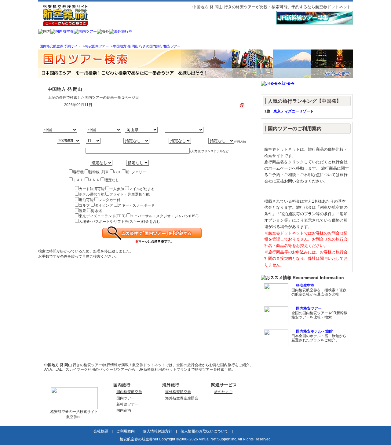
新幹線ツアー (127, 404)
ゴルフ (84, 205)
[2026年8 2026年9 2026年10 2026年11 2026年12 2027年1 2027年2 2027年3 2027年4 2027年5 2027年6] (61, 141)
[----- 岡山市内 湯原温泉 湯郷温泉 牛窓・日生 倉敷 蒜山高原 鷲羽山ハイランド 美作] (181, 130)
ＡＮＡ (94, 180)
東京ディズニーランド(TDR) (102, 216)
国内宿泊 (123, 410)
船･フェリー (136, 172)
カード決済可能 (91, 189)
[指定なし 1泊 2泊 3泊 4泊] (170, 141)
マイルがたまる (142, 189)
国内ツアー (125, 398)
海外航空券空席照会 (181, 398)
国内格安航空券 (129, 392)
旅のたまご (223, 392)
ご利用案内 (125, 431)
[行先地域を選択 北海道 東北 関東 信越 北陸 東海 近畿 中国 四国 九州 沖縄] (99, 130)
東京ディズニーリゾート (293, 111)
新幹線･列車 (99, 172)
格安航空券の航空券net (139, 439)
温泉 (82, 211)
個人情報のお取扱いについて (204, 431)
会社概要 (100, 431)
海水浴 (96, 211)
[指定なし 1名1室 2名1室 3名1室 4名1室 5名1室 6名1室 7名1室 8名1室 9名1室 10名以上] (212, 141)
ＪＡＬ (78, 180)
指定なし (111, 180)
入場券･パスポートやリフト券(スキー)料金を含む (119, 221)
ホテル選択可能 (91, 194)
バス (117, 172)
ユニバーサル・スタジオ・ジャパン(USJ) (164, 216)
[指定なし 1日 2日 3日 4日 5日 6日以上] (124, 141)
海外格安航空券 (178, 392)
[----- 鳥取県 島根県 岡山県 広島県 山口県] (140, 130)
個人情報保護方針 (157, 431)
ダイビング (104, 205)
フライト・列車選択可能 (129, 194)
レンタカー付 (109, 200)
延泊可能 (86, 200)
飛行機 (78, 172)
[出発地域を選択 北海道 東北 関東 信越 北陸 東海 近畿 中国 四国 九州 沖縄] (60, 130)
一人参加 (116, 189)
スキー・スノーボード (136, 205)
